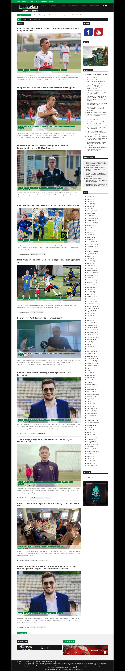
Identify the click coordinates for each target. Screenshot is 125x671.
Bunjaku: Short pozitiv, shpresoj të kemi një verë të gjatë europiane (44, 373)
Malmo (42, 498)
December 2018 (91, 415)
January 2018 (90, 442)
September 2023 (91, 280)
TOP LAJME (63, 70)
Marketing (51, 1)
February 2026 (91, 211)
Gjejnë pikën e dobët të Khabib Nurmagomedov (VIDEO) (96, 184)
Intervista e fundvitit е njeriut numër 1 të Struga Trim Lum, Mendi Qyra (48, 504)
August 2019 (90, 396)
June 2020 (89, 373)
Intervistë (33, 627)
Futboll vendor (34, 70)
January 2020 (90, 384)
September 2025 (91, 223)
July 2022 (89, 313)
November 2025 (91, 218)
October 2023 (90, 277)
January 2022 (90, 327)
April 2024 (89, 263)
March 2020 (90, 380)
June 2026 (89, 201)
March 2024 (90, 265)
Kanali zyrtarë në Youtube (96, 1)
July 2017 (89, 456)
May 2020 (89, 375)
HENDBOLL (63, 6)
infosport (20, 71)
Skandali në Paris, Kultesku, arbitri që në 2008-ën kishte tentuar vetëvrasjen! (96, 180)
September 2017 (91, 451)
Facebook (106, 1)
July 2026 (89, 199)
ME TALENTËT (94, 6)
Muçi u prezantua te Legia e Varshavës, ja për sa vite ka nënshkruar (96, 174)
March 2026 (90, 208)
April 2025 (89, 235)
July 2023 (89, 284)
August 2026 (90, 196)
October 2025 (90, 220)
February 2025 (91, 239)
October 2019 (90, 392)
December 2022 (91, 301)
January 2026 (90, 213)
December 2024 (91, 244)
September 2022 (91, 308)
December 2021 (91, 330)
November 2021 (91, 332)
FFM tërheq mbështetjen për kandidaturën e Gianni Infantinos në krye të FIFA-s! (96, 132)
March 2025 (90, 237)
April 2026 (89, 206)
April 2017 (89, 463)
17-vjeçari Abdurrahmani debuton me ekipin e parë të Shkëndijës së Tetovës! (97, 149)
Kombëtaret (72, 126)
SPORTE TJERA (73, 6)
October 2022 (90, 306)
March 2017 (90, 465)
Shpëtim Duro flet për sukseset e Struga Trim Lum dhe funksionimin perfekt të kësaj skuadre (42, 146)
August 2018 (90, 425)
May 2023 (89, 289)
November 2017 (91, 446)
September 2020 (91, 365)
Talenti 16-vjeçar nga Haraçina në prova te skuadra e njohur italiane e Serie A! (45, 440)
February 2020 (91, 382)
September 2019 (91, 394)
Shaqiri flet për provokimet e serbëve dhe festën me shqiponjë (46, 87)
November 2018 (91, 418)
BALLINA (20, 70)
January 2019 (90, 413)
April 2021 (89, 349)
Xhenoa (48, 498)
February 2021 (91, 353)
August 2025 (90, 225)
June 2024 (89, 258)
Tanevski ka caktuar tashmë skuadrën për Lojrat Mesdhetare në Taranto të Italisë (97, 127)
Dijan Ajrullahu (34, 254)
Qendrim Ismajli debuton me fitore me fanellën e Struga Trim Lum (96, 142)
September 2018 (91, 423)
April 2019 (89, 406)
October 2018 (90, 420)
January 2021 (90, 356)
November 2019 (91, 389)
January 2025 (90, 242)
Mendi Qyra (34, 560)
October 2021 (90, 334)
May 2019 (89, 403)
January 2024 (90, 270)
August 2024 (90, 254)
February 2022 (91, 325)
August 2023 (90, 282)
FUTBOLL (44, 6)
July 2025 (89, 227)
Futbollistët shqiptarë (45, 419)
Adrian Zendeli (34, 498)
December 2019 (91, 387)
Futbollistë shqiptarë (49, 126)
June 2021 (89, 344)
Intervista (42, 70)
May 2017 (89, 461)
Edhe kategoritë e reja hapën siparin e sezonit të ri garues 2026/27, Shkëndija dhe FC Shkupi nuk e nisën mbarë (97, 86)
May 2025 (89, 232)
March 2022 (90, 323)
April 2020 (89, 377)
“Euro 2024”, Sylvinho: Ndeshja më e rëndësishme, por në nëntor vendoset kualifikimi (96, 163)
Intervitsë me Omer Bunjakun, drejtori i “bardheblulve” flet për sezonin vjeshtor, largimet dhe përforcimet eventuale (46, 567)
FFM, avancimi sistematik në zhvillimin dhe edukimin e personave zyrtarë (97, 92)
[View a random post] (106, 6)
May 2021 (89, 346)
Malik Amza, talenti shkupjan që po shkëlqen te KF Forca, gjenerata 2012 (48, 261)
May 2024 (89, 261)
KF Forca (33, 312)
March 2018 (90, 437)
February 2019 (91, 411)
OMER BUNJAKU (41, 433)
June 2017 (89, 458)
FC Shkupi (42, 254)
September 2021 (91, 337)
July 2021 (89, 342)
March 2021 (90, 351)
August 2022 (90, 311)
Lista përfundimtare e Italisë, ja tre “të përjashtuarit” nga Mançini (95, 169)
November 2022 (91, 304)
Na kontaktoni (44, 1)
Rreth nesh (37, 1)
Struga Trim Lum (43, 560)
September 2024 (91, 251)
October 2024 (90, 249)
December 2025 (91, 215)
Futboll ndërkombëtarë (36, 126)
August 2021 (90, 339)
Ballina (32, 1)
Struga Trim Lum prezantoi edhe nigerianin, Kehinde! (96, 122)
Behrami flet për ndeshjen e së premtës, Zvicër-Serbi (41, 318)
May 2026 (89, 204)
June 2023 (89, 287)
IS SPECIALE (84, 6)
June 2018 (89, 430)
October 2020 (90, 363)
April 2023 (89, 292)
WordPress (37, 662)
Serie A (71, 482)
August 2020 (90, 368)
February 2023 (91, 296)
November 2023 (91, 275)
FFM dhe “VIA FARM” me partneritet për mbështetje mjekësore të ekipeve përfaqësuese (97, 138)
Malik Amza (40, 312)
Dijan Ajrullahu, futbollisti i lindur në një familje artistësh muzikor (48, 205)
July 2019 (89, 399)
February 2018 (91, 439)
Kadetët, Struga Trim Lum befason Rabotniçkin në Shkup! (51, 15)
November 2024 (91, 246)
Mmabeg (89, 184)
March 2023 (90, 294)
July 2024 (89, 256)
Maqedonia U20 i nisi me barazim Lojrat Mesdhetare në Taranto (96, 107)
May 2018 (89, 432)
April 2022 (89, 320)
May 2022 (89, 318)
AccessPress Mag (51, 662)
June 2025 (89, 230)
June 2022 (89, 315)
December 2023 (91, 273)
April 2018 (89, 434)
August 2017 (90, 453)
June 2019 (89, 401)
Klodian (88, 167)
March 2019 (90, 408)
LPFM (54, 188)
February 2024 (91, 268)
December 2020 (91, 358)
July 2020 (89, 370)
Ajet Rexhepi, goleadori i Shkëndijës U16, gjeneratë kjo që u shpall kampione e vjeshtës (48, 29)
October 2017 (90, 449)
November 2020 (91, 361)
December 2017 (91, 444)
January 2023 (90, 299)
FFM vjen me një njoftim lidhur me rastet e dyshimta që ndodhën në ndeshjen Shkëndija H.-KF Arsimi (96, 97)
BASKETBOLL (53, 6)
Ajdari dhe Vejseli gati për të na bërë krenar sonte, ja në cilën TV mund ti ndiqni (97, 76)
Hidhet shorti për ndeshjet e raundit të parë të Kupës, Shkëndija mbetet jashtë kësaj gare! (96, 114)
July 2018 (89, 427)
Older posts (23, 633)
